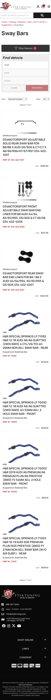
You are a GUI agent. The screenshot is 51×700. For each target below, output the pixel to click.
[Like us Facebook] (4, 626)
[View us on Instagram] (8, 626)
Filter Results (27, 48)
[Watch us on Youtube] (19, 626)
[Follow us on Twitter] (13, 626)
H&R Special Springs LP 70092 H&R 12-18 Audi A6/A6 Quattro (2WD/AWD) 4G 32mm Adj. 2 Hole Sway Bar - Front (25, 408)
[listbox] (25, 65)
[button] (25, 15)
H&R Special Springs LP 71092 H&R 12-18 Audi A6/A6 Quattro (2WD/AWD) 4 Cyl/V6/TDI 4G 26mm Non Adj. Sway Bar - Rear (25, 342)
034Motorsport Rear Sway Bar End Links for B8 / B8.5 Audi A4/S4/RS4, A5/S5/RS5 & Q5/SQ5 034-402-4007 (23, 279)
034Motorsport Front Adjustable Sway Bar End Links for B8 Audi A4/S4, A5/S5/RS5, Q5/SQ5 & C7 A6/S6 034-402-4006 (24, 214)
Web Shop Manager (25, 685)
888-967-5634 (12, 604)
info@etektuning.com (16, 614)
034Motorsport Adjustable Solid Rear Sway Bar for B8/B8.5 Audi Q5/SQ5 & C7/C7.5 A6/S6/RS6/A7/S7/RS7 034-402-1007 (25, 147)
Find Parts (37, 88)
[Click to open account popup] (38, 6)
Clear (14, 88)
